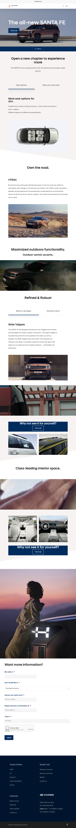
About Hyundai (14, 809)
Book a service (14, 801)
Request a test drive (46, 773)
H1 (11, 773)
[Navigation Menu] (67, 6)
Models (42, 777)
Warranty (13, 805)
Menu (39, 49)
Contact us (38, 1)
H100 (11, 769)
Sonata (12, 785)
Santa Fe (13, 777)
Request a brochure (46, 769)
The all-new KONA (15, 781)
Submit (9, 738)
